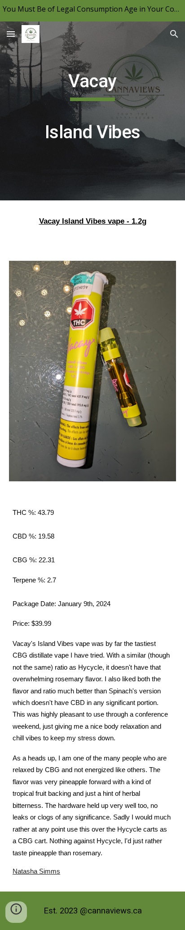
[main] (92, 111)
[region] (92, 10)
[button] (11, 33)
